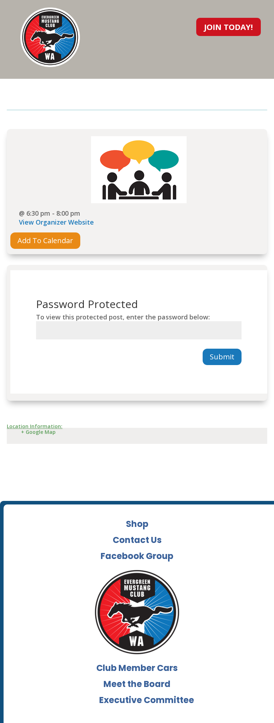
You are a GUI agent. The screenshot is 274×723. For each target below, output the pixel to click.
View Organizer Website (56, 222)
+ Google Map (38, 432)
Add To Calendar (45, 240)
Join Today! (228, 26)
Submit (222, 357)
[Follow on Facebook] (177, 25)
